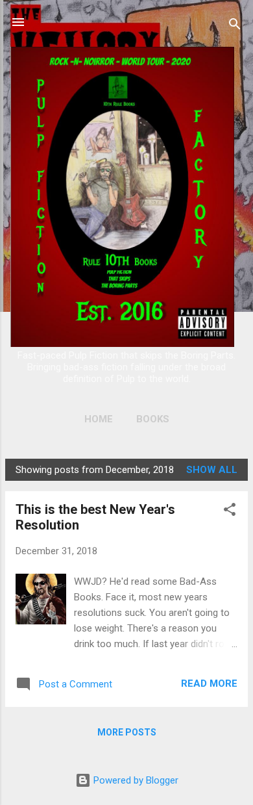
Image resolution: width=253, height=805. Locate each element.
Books (152, 419)
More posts (126, 732)
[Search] (235, 26)
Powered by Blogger (134, 780)
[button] (229, 512)
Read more (209, 683)
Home (98, 419)
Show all (211, 470)
